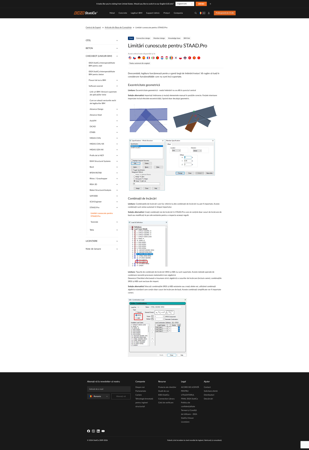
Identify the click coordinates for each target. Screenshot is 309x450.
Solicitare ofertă (211, 391)
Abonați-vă (121, 396)
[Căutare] (195, 13)
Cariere (138, 395)
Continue (201, 4)
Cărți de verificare (165, 403)
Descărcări (208, 399)
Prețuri (167, 13)
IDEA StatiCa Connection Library (166, 397)
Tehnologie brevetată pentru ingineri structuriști (144, 402)
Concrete (123, 13)
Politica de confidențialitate (188, 404)
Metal (112, 13)
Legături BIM (136, 13)
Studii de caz (163, 391)
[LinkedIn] (98, 431)
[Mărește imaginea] (173, 119)
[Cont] (209, 13)
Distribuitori (209, 395)
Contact (207, 387)
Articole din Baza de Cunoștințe (118, 27)
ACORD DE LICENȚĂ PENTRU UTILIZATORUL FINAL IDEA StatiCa (190, 393)
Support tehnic (153, 13)
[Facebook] (88, 431)
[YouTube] (103, 431)
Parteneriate (140, 391)
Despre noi (140, 387)
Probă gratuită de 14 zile (225, 13)
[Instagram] (93, 431)
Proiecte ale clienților (167, 387)
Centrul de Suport (93, 27)
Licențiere (185, 422)
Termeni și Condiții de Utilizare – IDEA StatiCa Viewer (189, 414)
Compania (178, 13)
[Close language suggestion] (210, 4)
